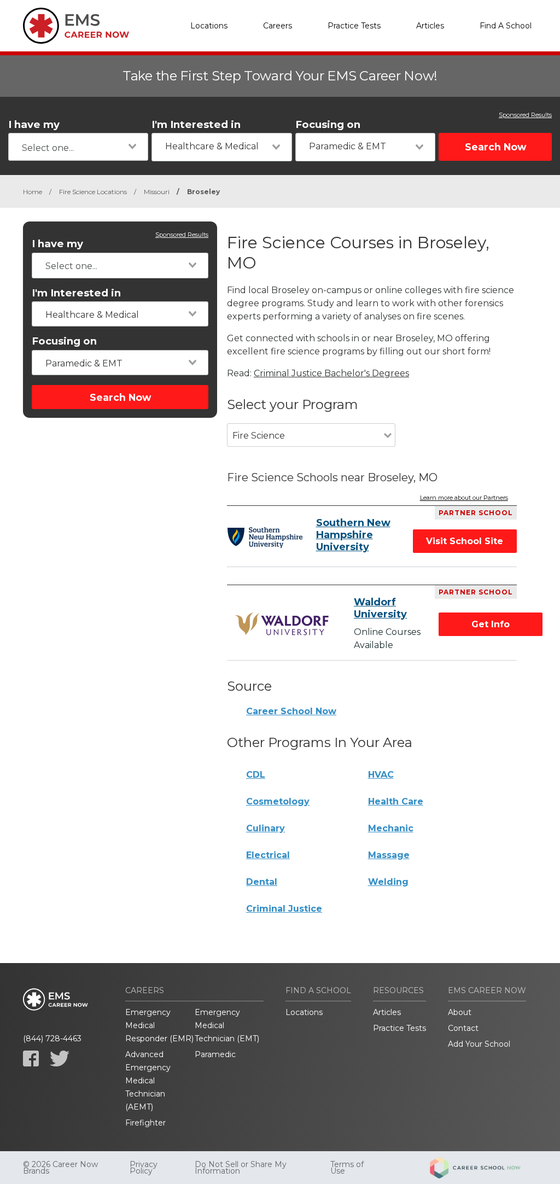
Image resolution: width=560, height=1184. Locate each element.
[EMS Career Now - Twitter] (59, 1058)
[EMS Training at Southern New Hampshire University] (264, 537)
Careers (277, 26)
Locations (209, 26)
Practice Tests (354, 26)
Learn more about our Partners (464, 498)
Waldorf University (380, 608)
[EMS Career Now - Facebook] (31, 1058)
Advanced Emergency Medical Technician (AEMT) (148, 1080)
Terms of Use (347, 1167)
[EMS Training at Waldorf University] (283, 624)
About (459, 1012)
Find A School (506, 26)
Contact (463, 1028)
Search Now (495, 147)
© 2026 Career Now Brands (60, 1167)
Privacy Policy (144, 1167)
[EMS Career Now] (77, 26)
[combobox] (78, 146)
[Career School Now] (483, 1168)
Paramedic (215, 1054)
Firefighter (145, 1123)
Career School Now (291, 711)
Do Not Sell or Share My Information (241, 1167)
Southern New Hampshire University (353, 535)
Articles (430, 26)
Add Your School (479, 1044)
